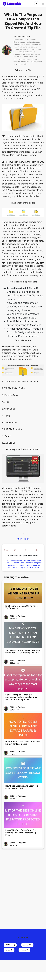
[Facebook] (25, 550)
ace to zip (30, 563)
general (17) (27, 945)
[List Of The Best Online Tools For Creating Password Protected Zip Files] (23, 815)
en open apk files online (23, 565)
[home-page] (12, 4)
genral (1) (9, 950)
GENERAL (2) (10, 945)
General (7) (24, 950)
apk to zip (20, 568)
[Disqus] (23, 885)
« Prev (19, 539)
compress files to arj (31, 568)
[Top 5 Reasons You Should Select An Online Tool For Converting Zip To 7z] (23, 635)
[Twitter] (15, 550)
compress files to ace (19, 560)
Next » (26, 539)
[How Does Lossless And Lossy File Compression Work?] (23, 770)
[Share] (36, 3)
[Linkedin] (36, 550)
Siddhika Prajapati (21, 36)
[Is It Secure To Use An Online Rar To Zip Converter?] (23, 593)
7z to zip (7, 560)
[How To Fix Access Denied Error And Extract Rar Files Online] (23, 726)
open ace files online (18, 563)
